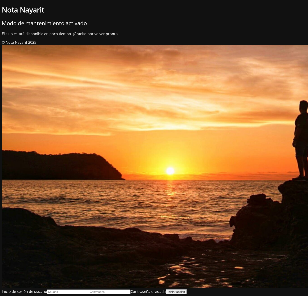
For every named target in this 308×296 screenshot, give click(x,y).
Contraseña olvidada (148, 291)
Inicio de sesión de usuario (24, 291)
